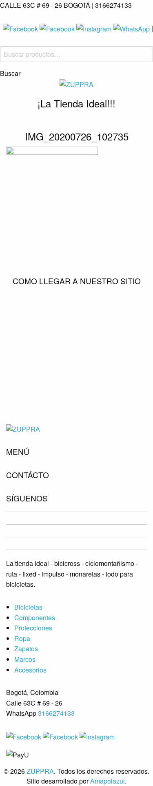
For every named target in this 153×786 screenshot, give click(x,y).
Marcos (24, 659)
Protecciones (33, 627)
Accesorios (30, 670)
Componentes (34, 617)
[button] (70, 121)
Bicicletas (28, 607)
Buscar (10, 73)
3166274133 (56, 713)
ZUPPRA (40, 771)
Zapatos (26, 648)
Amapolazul (107, 781)
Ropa (22, 638)
